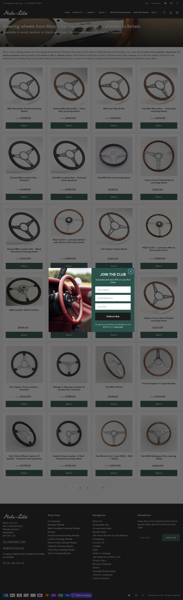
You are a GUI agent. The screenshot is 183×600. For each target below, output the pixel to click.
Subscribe (113, 316)
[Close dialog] (130, 271)
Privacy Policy (118, 327)
